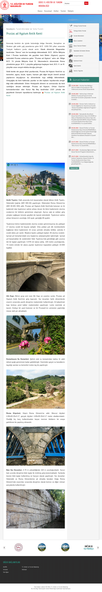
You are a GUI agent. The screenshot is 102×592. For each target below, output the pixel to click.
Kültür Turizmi (38, 29)
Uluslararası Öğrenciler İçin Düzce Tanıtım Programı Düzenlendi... (83, 151)
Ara (86, 3)
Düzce (40, 11)
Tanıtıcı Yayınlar (78, 71)
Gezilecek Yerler (77, 61)
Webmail (24, 569)
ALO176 (5, 567)
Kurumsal (48, 11)
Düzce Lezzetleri (77, 41)
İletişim (71, 11)
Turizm (63, 11)
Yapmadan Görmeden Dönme (81, 51)
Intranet (5, 569)
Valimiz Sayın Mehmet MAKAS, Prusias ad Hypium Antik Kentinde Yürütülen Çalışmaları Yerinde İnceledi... (83, 96)
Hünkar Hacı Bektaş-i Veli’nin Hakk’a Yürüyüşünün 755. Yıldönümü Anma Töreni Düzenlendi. (83, 87)
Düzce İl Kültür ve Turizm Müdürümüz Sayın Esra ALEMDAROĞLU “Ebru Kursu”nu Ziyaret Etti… (83, 143)
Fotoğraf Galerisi (78, 56)
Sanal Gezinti (77, 66)
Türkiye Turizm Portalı (79, 26)
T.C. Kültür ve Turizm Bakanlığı (30, 567)
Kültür (56, 11)
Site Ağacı (6, 572)
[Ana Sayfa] (16, 4)
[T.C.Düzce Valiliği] (18, 547)
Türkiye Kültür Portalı (79, 31)
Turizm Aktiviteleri (23, 29)
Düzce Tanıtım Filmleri (79, 46)
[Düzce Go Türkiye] (89, 547)
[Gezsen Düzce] (42, 547)
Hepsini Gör (74, 168)
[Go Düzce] (65, 547)
